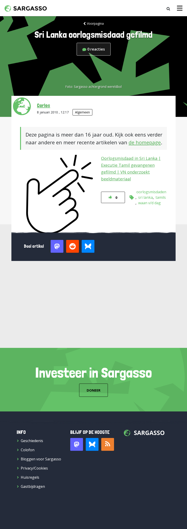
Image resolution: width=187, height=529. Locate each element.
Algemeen (82, 112)
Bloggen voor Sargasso (41, 459)
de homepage (145, 142)
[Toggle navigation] (179, 8)
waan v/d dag (149, 202)
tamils (161, 197)
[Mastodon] (76, 444)
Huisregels (30, 477)
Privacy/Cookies (34, 468)
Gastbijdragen (33, 486)
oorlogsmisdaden (151, 191)
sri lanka (145, 197)
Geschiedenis (32, 440)
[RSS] (107, 444)
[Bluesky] (92, 444)
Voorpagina (95, 23)
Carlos (43, 105)
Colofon (27, 449)
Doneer (93, 390)
